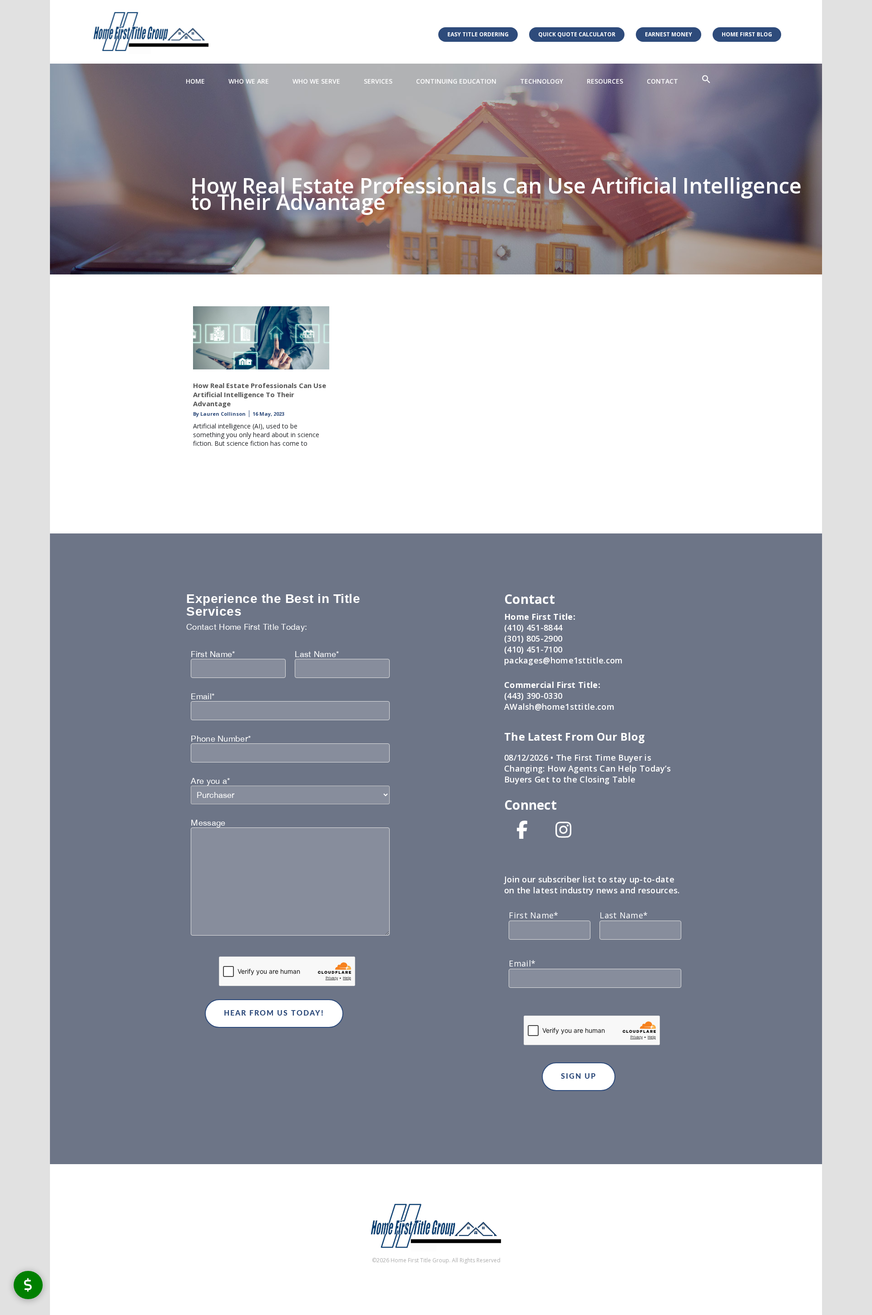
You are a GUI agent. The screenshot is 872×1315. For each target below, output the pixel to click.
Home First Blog (747, 34)
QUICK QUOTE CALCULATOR (576, 34)
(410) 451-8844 (533, 627)
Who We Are (248, 81)
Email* (202, 696)
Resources (605, 81)
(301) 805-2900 (533, 638)
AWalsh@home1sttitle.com (559, 706)
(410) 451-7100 (533, 649)
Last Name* (317, 654)
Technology (541, 81)
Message (208, 822)
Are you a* (210, 781)
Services (378, 81)
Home (195, 81)
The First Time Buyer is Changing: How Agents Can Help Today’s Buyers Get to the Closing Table (587, 768)
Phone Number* (221, 738)
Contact (662, 81)
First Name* (213, 654)
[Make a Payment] (28, 1284)
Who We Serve (316, 81)
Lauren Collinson (222, 413)
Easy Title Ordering (478, 34)
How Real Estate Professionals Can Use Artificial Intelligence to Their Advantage (259, 394)
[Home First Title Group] (151, 31)
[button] (706, 80)
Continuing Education (456, 81)
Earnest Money (668, 34)
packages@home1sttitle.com (563, 660)
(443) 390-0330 (533, 695)
